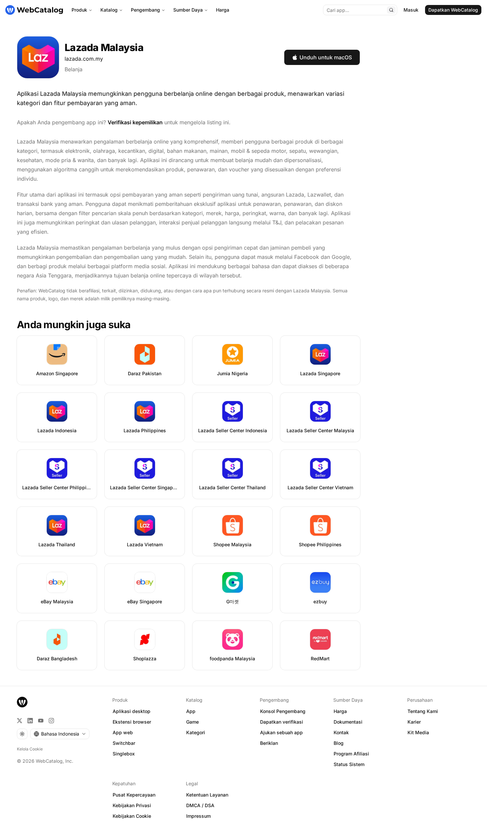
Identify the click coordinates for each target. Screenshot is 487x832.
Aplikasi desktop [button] (131, 711)
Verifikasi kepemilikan (135, 122)
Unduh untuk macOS (325, 57)
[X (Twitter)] (19, 720)
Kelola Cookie (30, 748)
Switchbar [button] (124, 743)
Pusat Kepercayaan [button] (134, 795)
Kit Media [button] (418, 732)
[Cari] (391, 10)
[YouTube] (40, 720)
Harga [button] (340, 711)
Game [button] (192, 722)
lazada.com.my (84, 58)
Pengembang (145, 10)
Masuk (411, 10)
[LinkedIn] (30, 720)
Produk (79, 10)
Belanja (73, 69)
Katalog (109, 10)
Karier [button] (414, 722)
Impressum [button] (198, 816)
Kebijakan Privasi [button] (132, 805)
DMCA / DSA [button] (200, 805)
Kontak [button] (341, 732)
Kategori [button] (195, 732)
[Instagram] (51, 720)
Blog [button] (339, 743)
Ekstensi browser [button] (132, 722)
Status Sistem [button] (349, 764)
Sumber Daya (188, 10)
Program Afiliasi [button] (351, 753)
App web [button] (123, 732)
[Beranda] (34, 10)
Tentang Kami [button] (422, 711)
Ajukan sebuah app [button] (281, 732)
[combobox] (59, 734)
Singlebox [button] (124, 753)
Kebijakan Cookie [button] (132, 816)
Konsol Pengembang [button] (282, 711)
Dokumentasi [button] (348, 722)
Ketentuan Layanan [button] (207, 795)
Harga (222, 10)
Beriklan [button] (269, 743)
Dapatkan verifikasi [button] (281, 722)
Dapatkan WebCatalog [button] (453, 10)
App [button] (190, 711)
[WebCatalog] (22, 702)
